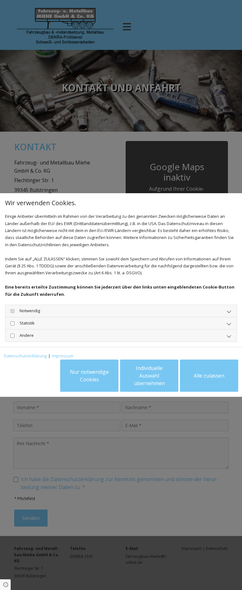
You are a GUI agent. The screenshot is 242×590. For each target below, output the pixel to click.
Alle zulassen (209, 375)
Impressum (62, 356)
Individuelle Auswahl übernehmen (149, 376)
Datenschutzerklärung (25, 356)
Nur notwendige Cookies (89, 375)
